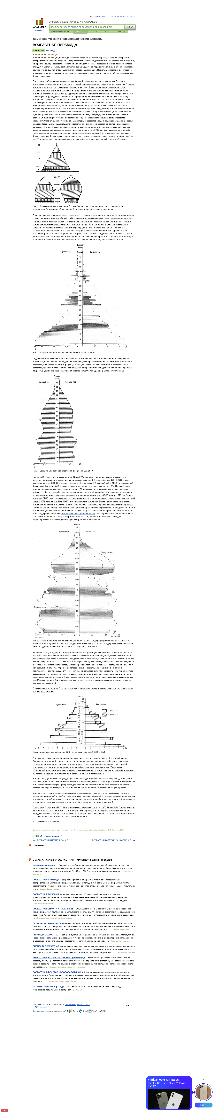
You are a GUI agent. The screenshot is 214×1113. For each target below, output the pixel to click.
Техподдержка (70, 1004)
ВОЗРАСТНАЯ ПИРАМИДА (46, 880)
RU (132, 17)
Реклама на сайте (83, 1004)
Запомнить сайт (99, 17)
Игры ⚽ (121, 32)
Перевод (50, 50)
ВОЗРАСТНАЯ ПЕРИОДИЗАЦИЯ (52, 840)
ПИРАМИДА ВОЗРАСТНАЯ (46, 935)
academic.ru (40, 31)
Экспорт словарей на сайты (43, 1011)
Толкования (80, 32)
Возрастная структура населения (50, 923)
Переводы (94, 32)
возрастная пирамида (44, 865)
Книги (107, 32)
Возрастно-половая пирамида (48, 987)
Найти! (130, 27)
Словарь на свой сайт (118, 17)
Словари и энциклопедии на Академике (73, 21)
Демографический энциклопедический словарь (61, 32)
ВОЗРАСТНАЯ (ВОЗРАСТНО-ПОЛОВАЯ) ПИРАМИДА (59, 958)
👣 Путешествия (41, 1007)
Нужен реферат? (53, 836)
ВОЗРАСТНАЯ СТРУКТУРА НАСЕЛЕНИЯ (111, 840)
